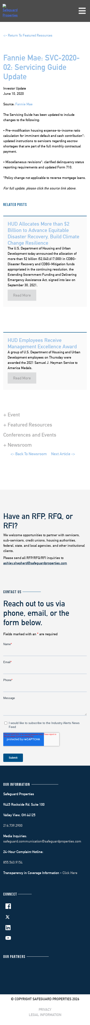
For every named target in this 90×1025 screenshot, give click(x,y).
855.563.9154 (12, 862)
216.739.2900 (12, 825)
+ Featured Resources (27, 424)
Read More (22, 295)
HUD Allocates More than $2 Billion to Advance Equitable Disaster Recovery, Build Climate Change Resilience (43, 233)
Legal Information (45, 1015)
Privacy (45, 1009)
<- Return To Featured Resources (27, 35)
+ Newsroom (17, 445)
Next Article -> (63, 453)
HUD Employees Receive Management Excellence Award (42, 343)
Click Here (69, 873)
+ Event (11, 414)
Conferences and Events (29, 435)
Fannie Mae (24, 104)
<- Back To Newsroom (28, 453)
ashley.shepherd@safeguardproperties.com (35, 563)
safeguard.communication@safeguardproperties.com (42, 841)
